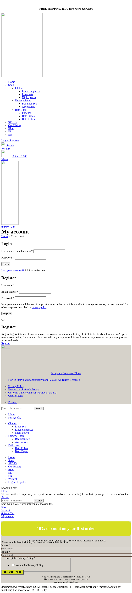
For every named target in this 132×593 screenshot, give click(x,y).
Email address (10, 291)
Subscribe (12, 572)
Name (5, 545)
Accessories (28, 106)
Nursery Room (23, 100)
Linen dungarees (31, 91)
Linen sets (27, 94)
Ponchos (26, 112)
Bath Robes (28, 119)
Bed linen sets (29, 103)
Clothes (19, 88)
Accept (5, 497)
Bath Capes (28, 115)
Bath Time (20, 109)
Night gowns (29, 97)
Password (7, 257)
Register (7, 313)
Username (7, 285)
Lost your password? (12, 270)
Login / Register (17, 482)
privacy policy (39, 307)
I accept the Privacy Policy (28, 565)
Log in (6, 264)
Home (4, 236)
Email (5, 551)
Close (4, 491)
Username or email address (17, 251)
